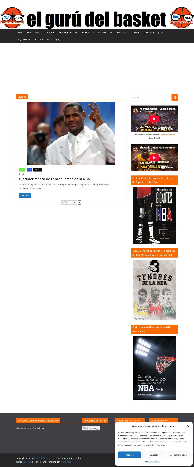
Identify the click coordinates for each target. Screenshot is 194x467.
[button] (188, 426)
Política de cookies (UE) (47, 39)
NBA (20, 32)
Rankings (121, 32)
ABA (29, 32)
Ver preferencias (178, 454)
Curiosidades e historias (60, 32)
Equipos (22, 39)
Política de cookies (152, 461)
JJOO (160, 32)
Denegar (154, 454)
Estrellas (103, 32)
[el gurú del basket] (97, 8)
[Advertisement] (97, 64)
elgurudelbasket (168, 134)
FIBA (37, 32)
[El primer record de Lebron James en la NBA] (71, 133)
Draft (137, 32)
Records (86, 32)
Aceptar (129, 454)
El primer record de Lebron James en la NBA (54, 178)
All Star (149, 32)
